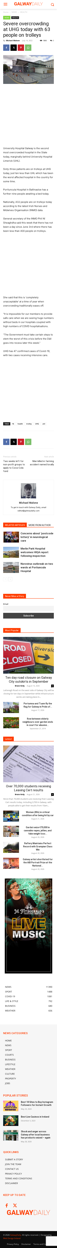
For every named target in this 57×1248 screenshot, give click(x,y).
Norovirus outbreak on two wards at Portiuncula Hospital (37, 567)
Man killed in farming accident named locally (42, 463)
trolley (29, 424)
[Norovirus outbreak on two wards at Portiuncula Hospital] (11, 567)
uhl (43, 424)
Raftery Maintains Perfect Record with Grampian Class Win (37, 846)
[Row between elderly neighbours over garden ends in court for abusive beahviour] (11, 722)
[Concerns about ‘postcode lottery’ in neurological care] (11, 537)
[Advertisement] (28, 116)
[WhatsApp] (28, 47)
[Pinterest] (21, 47)
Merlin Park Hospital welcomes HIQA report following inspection (34, 552)
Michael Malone (13, 40)
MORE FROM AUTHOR (40, 525)
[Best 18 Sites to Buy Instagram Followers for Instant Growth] (10, 1106)
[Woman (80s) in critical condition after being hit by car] (11, 816)
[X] (13, 47)
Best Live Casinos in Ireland (35, 1116)
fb (13, 424)
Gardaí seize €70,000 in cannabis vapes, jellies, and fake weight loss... (38, 830)
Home (6, 12)
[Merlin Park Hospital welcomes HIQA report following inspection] (11, 552)
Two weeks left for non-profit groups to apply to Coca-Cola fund (14, 466)
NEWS (14, 12)
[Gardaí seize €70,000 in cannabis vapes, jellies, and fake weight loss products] (11, 831)
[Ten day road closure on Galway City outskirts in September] (28, 655)
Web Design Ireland (11, 1238)
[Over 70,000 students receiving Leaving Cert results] (28, 764)
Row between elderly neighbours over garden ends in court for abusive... (37, 721)
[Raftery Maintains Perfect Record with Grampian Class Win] (11, 847)
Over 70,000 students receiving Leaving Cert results (28, 788)
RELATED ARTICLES (15, 525)
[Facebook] (6, 47)
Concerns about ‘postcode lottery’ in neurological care (37, 537)
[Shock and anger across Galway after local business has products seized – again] (10, 1135)
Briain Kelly (20, 686)
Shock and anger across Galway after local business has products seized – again (35, 1134)
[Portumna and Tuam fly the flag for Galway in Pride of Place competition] (11, 707)
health (20, 424)
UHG (37, 424)
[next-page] (10, 579)
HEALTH (23, 12)
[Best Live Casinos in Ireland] (10, 1120)
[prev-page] (5, 579)
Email (5, 604)
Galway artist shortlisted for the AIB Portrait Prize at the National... (38, 862)
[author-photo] (28, 498)
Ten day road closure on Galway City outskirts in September (28, 679)
